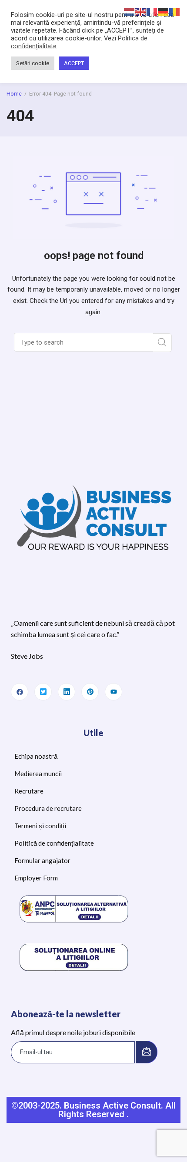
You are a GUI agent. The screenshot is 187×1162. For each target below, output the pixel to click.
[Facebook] (19, 692)
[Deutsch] (163, 12)
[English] (141, 12)
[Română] (174, 12)
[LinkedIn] (66, 692)
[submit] (146, 1052)
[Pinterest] (90, 692)
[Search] (162, 342)
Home (14, 93)
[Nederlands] (129, 12)
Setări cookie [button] (32, 63)
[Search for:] (84, 342)
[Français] (152, 12)
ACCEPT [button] (74, 63)
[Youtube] (113, 692)
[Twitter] (43, 692)
